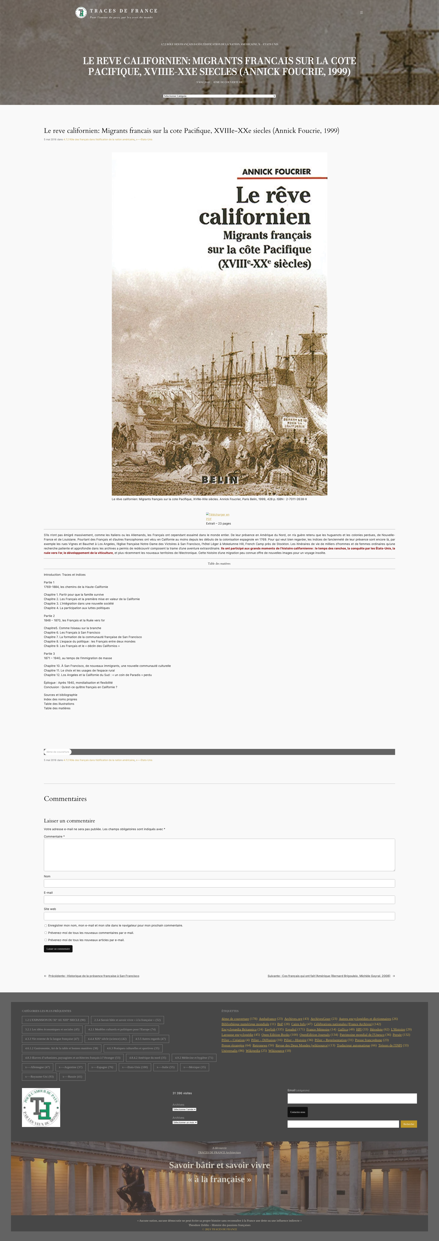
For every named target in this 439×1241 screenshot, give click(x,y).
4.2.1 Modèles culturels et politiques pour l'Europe (122, 1029)
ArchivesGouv (324, 1019)
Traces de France (124, 11)
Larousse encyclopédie (241, 1035)
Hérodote (379, 1029)
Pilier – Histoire (298, 1040)
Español (295, 1029)
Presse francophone (372, 1040)
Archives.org (296, 1019)
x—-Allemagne (37, 1067)
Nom (47, 876)
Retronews (263, 1045)
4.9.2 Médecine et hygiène (194, 1057)
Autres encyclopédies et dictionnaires (368, 1019)
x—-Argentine (70, 1067)
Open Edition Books (280, 1035)
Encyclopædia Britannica (242, 1029)
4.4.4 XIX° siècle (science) (107, 1038)
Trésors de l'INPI (393, 1045)
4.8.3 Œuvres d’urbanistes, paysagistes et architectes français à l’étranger (72, 1057)
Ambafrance (271, 1019)
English (274, 1029)
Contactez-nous (297, 1112)
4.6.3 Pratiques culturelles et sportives (133, 1048)
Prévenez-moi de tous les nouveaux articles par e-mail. (86, 940)
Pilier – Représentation (334, 1040)
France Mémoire (321, 1029)
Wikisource (279, 1050)
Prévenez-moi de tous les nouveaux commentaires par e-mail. (91, 933)
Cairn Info (301, 1024)
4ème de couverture (227, 82)
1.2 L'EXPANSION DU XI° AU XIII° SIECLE (55, 1020)
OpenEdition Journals (319, 1035)
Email (299, 1090)
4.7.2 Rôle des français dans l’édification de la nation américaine (209, 44)
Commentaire (54, 836)
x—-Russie (72, 1076)
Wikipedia (256, 1050)
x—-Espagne (102, 1067)
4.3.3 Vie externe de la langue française (52, 1038)
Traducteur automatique (357, 1045)
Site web (50, 909)
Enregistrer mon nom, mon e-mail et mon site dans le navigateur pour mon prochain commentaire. (115, 925)
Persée (401, 1035)
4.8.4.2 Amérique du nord (147, 1057)
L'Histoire (401, 1029)
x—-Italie (166, 1067)
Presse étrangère (236, 1045)
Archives (178, 1104)
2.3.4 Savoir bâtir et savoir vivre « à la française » (127, 1020)
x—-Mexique (194, 1067)
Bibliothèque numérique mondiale (249, 1024)
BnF (283, 1024)
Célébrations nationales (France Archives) (347, 1024)
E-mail (48, 892)
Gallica (346, 1029)
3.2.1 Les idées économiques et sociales (52, 1029)
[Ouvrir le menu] (361, 12)
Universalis (233, 1050)
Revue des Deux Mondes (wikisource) (305, 1045)
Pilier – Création (236, 1040)
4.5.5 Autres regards (150, 1038)
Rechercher (409, 1124)
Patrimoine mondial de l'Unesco (365, 1035)
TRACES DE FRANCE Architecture (219, 1152)
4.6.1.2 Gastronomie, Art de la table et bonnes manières (61, 1048)
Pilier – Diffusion (266, 1040)
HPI (362, 1029)
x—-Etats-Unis (268, 44)
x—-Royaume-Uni (39, 1076)
